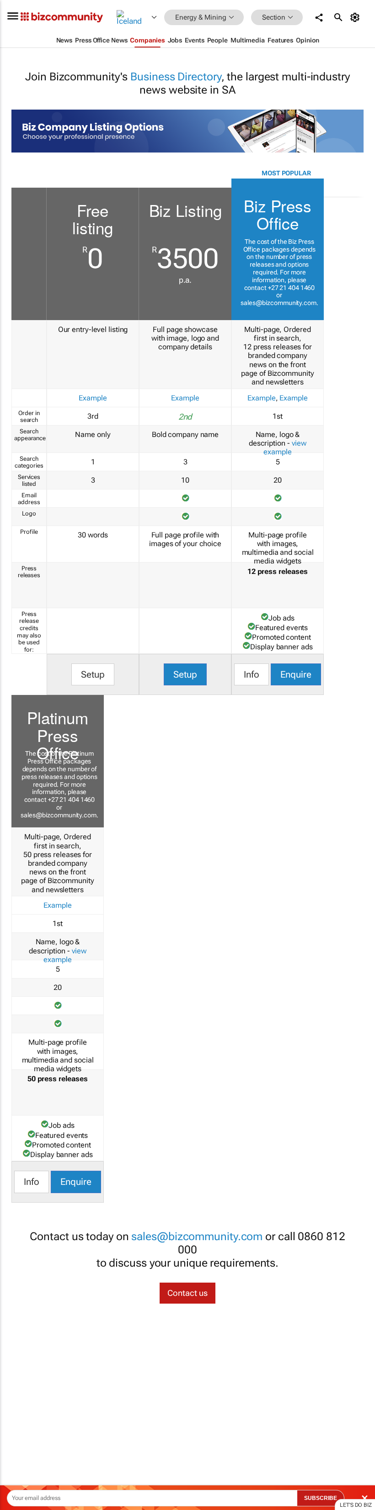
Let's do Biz (356, 1505)
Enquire (295, 674)
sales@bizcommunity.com (278, 302)
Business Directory (175, 76)
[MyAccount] (356, 17)
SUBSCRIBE (320, 1498)
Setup (93, 674)
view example (284, 447)
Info (251, 674)
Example (93, 398)
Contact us (187, 1293)
